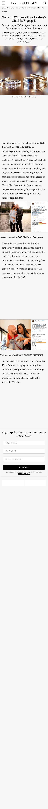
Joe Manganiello (15, 377)
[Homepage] (24, 3)
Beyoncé (13, 151)
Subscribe (24, 467)
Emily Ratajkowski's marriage (28, 369)
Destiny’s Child (30, 151)
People (30, 185)
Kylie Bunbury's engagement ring (19, 365)
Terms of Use (24, 474)
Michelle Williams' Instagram (28, 237)
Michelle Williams (25, 147)
